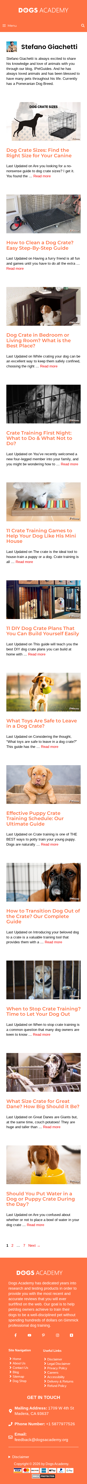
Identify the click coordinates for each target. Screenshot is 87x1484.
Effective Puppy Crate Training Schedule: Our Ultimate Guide (35, 818)
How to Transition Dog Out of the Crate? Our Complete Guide (43, 916)
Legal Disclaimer (58, 1363)
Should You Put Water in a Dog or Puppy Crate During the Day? (40, 1199)
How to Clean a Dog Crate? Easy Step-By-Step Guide (39, 245)
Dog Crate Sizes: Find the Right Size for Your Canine (39, 152)
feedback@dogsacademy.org (41, 1439)
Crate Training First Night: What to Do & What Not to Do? (39, 438)
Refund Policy (57, 1386)
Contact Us (20, 1367)
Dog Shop (19, 1381)
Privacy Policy (57, 1368)
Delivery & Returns (60, 1381)
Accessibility (56, 1377)
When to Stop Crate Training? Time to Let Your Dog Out (43, 1011)
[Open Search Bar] (83, 25)
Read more (42, 176)
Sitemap (18, 1376)
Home (17, 1359)
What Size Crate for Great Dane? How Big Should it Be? (42, 1103)
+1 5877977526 (60, 1424)
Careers (52, 1372)
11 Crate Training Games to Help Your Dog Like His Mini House (41, 536)
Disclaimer (54, 1359)
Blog (16, 1372)
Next (34, 1246)
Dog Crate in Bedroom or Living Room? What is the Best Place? (38, 340)
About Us (19, 1363)
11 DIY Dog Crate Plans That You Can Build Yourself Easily (42, 631)
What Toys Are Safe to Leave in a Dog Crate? (41, 723)
